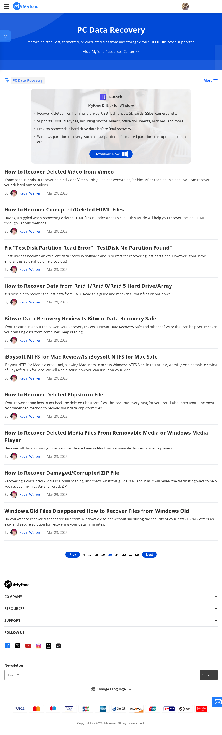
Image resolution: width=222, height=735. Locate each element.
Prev (72, 554)
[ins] (39, 646)
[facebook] (7, 646)
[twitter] (18, 646)
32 (124, 555)
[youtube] (28, 646)
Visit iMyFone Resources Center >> (111, 51)
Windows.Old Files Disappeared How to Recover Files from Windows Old (96, 510)
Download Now (107, 154)
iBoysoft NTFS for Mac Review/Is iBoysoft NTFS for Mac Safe (81, 356)
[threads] (48, 646)
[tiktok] (59, 646)
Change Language (112, 689)
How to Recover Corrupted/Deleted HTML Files (64, 209)
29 (103, 555)
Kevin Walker (30, 193)
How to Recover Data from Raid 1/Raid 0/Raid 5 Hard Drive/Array (88, 285)
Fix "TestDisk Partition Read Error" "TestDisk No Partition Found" (88, 247)
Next (149, 554)
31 (117, 555)
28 (96, 555)
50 (137, 555)
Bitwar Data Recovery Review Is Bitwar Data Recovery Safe (80, 318)
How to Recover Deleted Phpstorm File (53, 394)
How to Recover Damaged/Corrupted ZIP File (61, 472)
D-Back (115, 96)
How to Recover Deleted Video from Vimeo (59, 171)
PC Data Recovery (28, 80)
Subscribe (209, 675)
